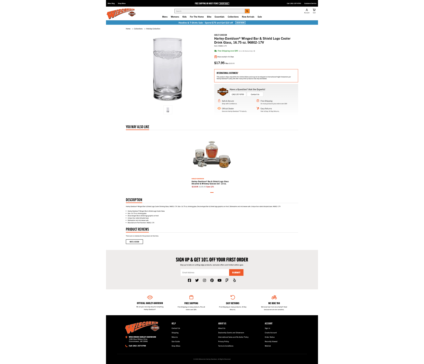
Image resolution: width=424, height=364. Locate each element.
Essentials (219, 16)
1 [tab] (212, 192)
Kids (184, 16)
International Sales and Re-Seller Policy (233, 337)
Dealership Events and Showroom (231, 332)
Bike (209, 16)
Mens (165, 16)
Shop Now (240, 23)
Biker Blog (111, 3)
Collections (233, 16)
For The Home (197, 16)
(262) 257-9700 (238, 94)
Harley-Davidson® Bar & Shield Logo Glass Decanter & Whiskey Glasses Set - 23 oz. (210, 182)
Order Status (270, 337)
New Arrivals (248, 16)
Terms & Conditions (225, 346)
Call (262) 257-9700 (294, 3)
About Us (221, 328)
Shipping (175, 332)
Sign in (267, 328)
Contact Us (255, 94)
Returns (175, 337)
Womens (175, 16)
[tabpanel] (212, 160)
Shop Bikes (121, 3)
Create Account (271, 332)
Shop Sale (224, 3)
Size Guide (176, 341)
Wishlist (268, 346)
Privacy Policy (223, 341)
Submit (236, 272)
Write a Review (134, 241)
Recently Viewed (271, 341)
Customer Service (310, 3)
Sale (260, 16)
